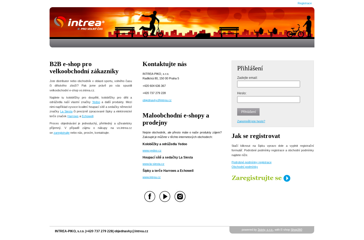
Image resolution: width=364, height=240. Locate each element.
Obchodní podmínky (245, 166)
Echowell (87, 116)
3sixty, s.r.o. (265, 229)
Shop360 (296, 229)
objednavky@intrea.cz (157, 100)
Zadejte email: (247, 77)
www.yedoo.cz (152, 150)
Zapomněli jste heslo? (251, 121)
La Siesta (66, 111)
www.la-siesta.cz (153, 163)
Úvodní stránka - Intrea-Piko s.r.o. (182, 23)
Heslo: (241, 93)
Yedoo (96, 102)
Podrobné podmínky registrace (252, 162)
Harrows (73, 116)
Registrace (305, 3)
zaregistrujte (62, 132)
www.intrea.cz (152, 177)
